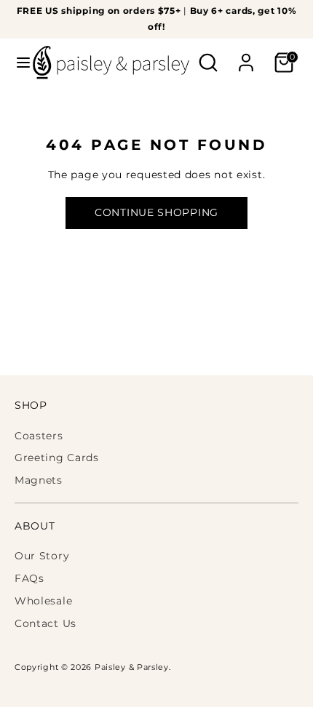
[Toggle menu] (17, 62)
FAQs (29, 578)
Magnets (39, 480)
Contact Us (45, 623)
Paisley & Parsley (132, 667)
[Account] (246, 56)
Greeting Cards (57, 457)
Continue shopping (156, 212)
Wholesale (43, 600)
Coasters (39, 435)
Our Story (42, 555)
